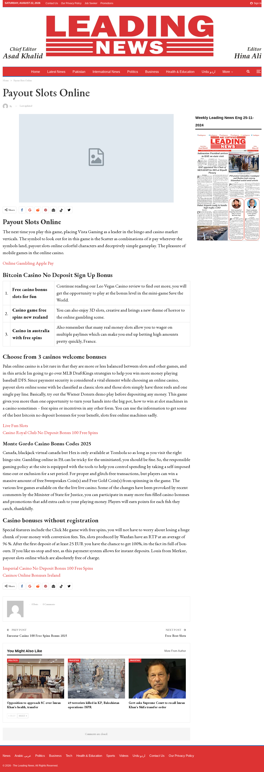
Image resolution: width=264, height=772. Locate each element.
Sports (110, 755)
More (226, 71)
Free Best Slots (175, 636)
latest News (56, 71)
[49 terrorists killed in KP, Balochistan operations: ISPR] (96, 679)
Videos (123, 755)
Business (152, 71)
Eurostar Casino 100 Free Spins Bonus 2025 (37, 636)
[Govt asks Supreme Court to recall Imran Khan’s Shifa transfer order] (157, 679)
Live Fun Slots (15, 426)
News (7, 755)
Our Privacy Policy (71, 3)
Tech (69, 755)
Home (35, 71)
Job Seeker (91, 3)
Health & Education (180, 71)
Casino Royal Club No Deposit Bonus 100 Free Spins (50, 432)
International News (106, 71)
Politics (132, 71)
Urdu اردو (208, 71)
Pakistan (79, 71)
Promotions (106, 3)
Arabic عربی (23, 755)
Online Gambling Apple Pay (28, 263)
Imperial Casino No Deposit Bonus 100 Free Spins (48, 568)
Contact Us (52, 3)
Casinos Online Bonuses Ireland (31, 575)
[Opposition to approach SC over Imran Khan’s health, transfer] (35, 679)
